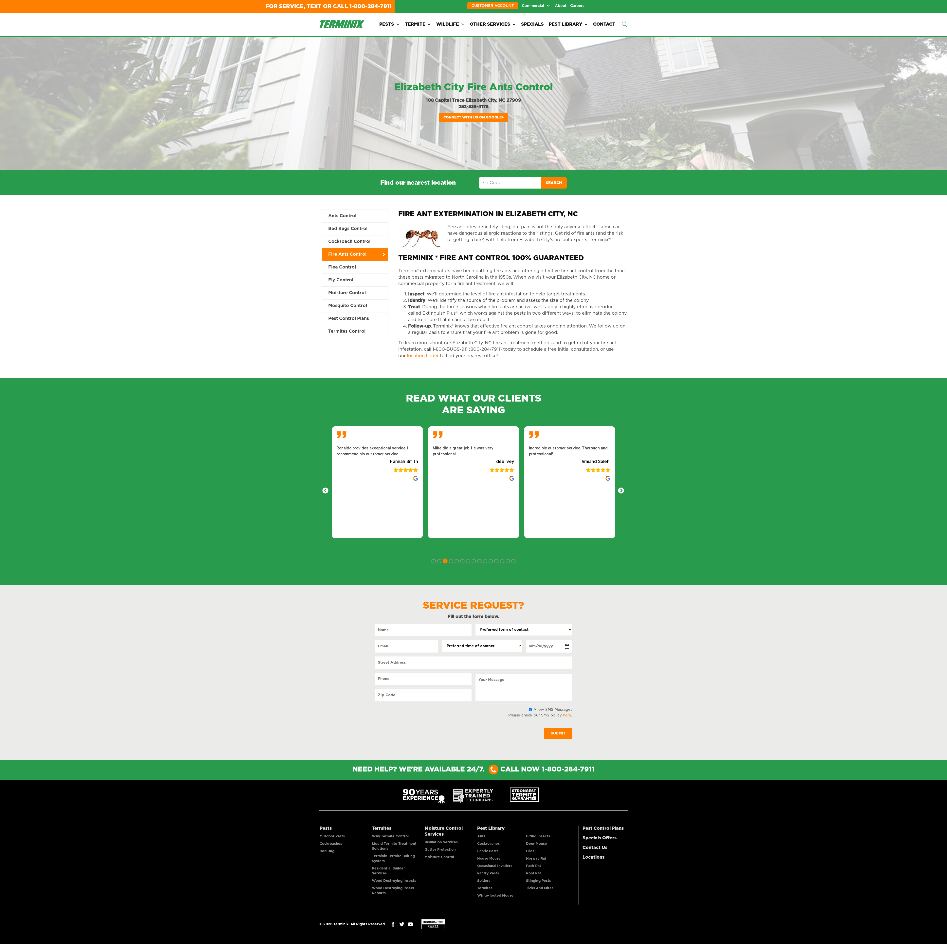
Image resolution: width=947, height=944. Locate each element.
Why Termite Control (390, 836)
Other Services (490, 24)
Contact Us (595, 848)
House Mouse (489, 858)
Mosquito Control (347, 306)
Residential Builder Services (388, 871)
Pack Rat (533, 866)
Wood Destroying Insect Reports (393, 890)
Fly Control (340, 280)
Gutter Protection (440, 849)
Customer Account (493, 6)
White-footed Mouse (495, 895)
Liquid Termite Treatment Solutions (394, 846)
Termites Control (346, 331)
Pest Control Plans (348, 318)
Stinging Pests (538, 881)
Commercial (533, 6)
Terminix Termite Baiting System (393, 858)
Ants (481, 836)
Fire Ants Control (347, 254)
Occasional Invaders (494, 866)
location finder (423, 356)
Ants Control (342, 216)
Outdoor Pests (332, 836)
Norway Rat (536, 858)
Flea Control (342, 267)
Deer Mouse (536, 844)
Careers (577, 6)
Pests (386, 24)
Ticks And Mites (539, 888)
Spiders (483, 881)
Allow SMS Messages (552, 710)
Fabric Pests (487, 851)
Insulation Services (441, 842)
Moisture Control (347, 293)
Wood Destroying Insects (394, 881)
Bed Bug (327, 851)
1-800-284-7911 (370, 6)
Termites (381, 828)
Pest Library (565, 24)
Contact (604, 24)
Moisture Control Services (444, 831)
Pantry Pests (488, 873)
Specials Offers (600, 838)
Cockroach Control (349, 241)
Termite (415, 24)
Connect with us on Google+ (473, 117)
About (560, 6)
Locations (593, 857)
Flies (530, 851)
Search (554, 183)
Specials (532, 24)
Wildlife (447, 24)
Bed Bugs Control (347, 229)
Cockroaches (331, 844)
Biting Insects (538, 836)
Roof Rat (533, 873)
